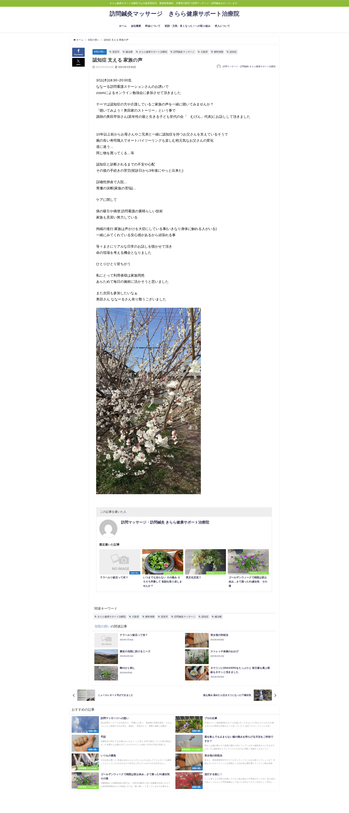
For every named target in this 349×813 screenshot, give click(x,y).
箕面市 (115, 52)
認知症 (233, 52)
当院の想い (99, 51)
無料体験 (218, 52)
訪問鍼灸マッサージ (184, 52)
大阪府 (204, 52)
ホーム (123, 26)
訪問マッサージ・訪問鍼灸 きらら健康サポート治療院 (249, 66)
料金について (153, 26)
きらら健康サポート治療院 (153, 52)
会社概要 (136, 26)
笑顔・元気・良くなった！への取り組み (187, 26)
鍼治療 (129, 52)
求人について (222, 26)
